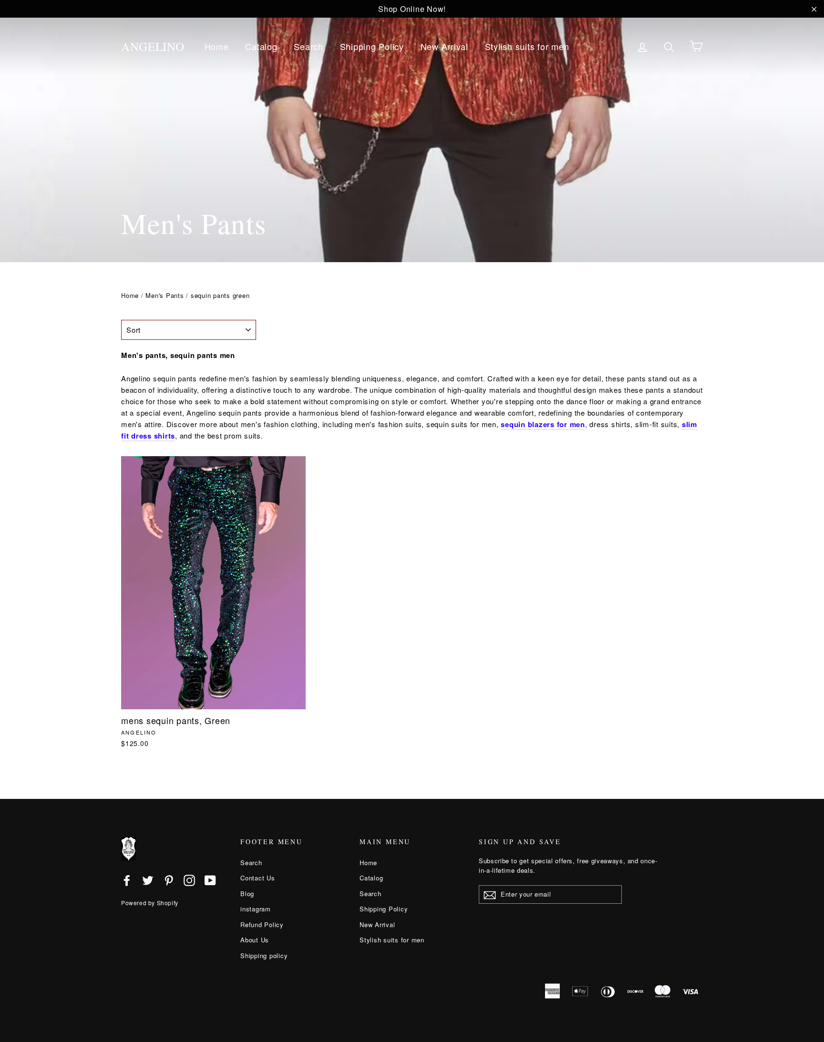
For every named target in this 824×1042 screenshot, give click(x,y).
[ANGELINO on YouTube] (210, 880)
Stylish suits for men (527, 46)
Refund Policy (262, 924)
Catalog (261, 46)
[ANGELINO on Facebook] (127, 880)
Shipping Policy (372, 46)
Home (217, 46)
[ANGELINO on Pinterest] (169, 880)
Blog (247, 893)
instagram (255, 908)
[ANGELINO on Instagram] (189, 880)
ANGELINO (153, 46)
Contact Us (257, 877)
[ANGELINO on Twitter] (148, 880)
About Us (254, 939)
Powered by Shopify (149, 903)
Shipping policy (264, 955)
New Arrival (444, 46)
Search (308, 46)
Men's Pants (164, 295)
